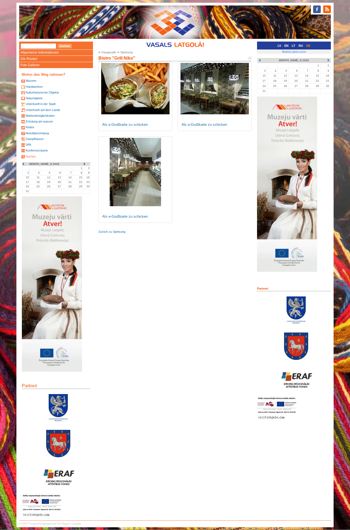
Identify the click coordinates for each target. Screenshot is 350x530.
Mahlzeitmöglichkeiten (40, 115)
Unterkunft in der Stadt (41, 104)
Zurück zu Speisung (111, 231)
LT (293, 45)
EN (286, 45)
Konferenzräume (37, 150)
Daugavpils (108, 52)
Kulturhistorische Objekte (42, 92)
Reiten (30, 127)
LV (279, 45)
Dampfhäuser (35, 139)
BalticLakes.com (294, 51)
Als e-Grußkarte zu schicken (125, 125)
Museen (31, 80)
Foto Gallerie (30, 65)
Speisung (126, 52)
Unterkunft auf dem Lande (43, 110)
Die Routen (29, 59)
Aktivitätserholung (37, 133)
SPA (28, 144)
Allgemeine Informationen (40, 52)
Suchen (31, 156)
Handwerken (34, 86)
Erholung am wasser (39, 121)
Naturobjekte (34, 98)
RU (301, 45)
